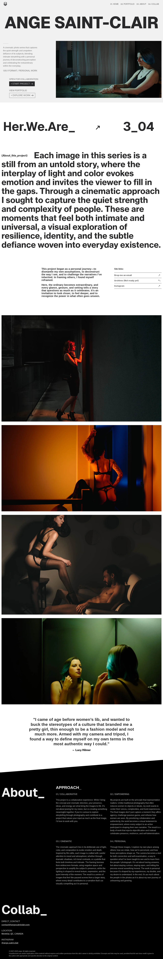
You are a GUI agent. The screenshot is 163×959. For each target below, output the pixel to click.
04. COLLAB (153, 4)
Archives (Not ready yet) (126, 280)
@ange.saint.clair (10, 943)
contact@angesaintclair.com (16, 924)
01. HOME (114, 4)
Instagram (119, 286)
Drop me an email (123, 275)
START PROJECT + (20, 84)
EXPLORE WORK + (20, 95)
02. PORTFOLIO (127, 4)
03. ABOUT (141, 4)
